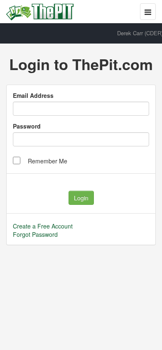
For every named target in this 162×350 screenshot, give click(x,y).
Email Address (33, 95)
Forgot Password (35, 234)
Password (27, 126)
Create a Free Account (43, 226)
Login (81, 198)
